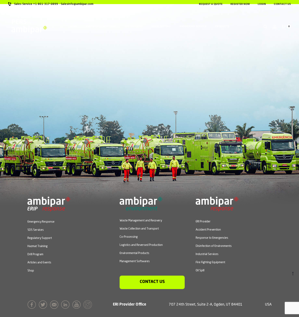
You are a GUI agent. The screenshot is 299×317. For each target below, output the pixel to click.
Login (262, 4)
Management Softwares (135, 261)
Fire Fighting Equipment (210, 262)
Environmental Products (134, 253)
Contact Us (282, 4)
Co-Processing (129, 236)
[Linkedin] (66, 304)
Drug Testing (161, 26)
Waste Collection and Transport (139, 228)
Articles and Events (39, 262)
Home (73, 26)
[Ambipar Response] (217, 203)
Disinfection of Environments (214, 246)
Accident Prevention (208, 229)
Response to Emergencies (212, 237)
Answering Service (192, 26)
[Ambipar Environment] (141, 203)
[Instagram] (88, 304)
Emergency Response (101, 26)
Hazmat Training (37, 246)
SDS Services (133, 26)
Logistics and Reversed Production (141, 245)
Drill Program (35, 254)
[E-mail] (55, 304)
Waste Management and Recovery (141, 220)
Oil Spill (200, 270)
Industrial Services (207, 254)
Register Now (240, 4)
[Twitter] (44, 304)
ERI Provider (203, 221)
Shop (30, 270)
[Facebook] (32, 304)
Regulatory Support (39, 238)
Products (222, 26)
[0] (284, 26)
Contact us (152, 282)
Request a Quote (211, 4)
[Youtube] (77, 304)
